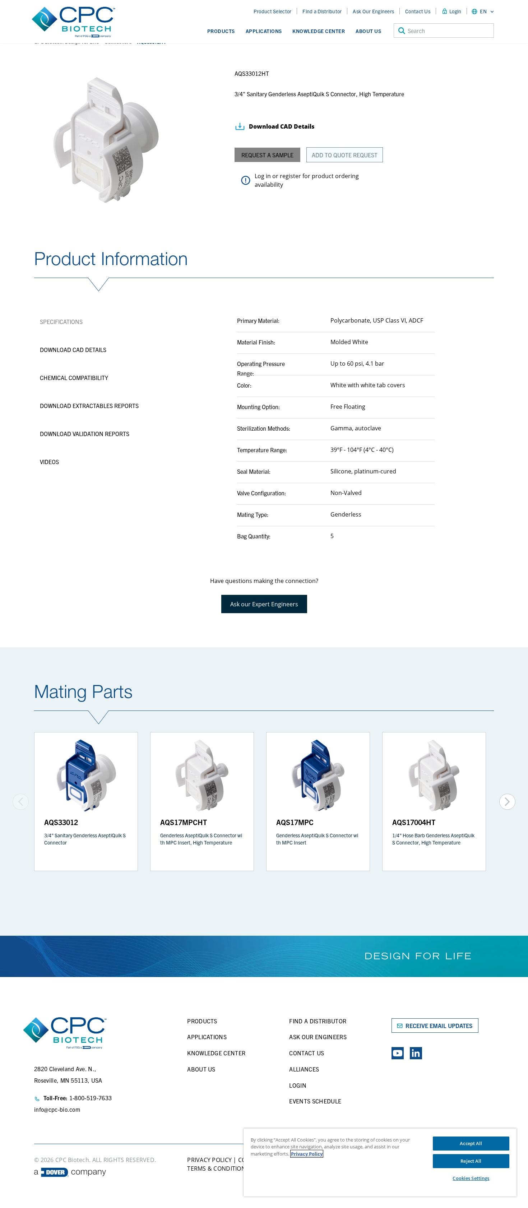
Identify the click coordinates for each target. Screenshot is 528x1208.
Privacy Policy (307, 1154)
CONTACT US (306, 1052)
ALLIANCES (304, 1069)
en (483, 11)
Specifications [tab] (61, 321)
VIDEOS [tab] (49, 461)
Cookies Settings (471, 1178)
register (290, 176)
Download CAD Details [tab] (73, 349)
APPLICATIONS (207, 1036)
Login (455, 11)
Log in (263, 176)
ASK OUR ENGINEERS (317, 1036)
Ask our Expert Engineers (264, 604)
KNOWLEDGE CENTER (216, 1052)
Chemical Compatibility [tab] (74, 377)
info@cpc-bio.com (57, 1109)
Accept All (471, 1143)
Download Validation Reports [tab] (84, 433)
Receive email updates (439, 1025)
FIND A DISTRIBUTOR (317, 1020)
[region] (380, 1162)
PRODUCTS (202, 1020)
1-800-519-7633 (90, 1097)
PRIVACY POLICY (209, 1160)
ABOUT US (201, 1069)
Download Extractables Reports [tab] (89, 405)
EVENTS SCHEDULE (315, 1101)
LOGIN (297, 1085)
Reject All (470, 1161)
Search (416, 30)
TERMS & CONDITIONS (218, 1168)
